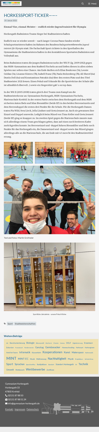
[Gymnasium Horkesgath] (11, 3)
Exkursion (10, 348)
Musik (32, 359)
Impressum (20, 409)
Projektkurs (79, 359)
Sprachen (19, 364)
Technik (83, 364)
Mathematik (89, 352)
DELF (68, 343)
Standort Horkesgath (65, 364)
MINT (11, 358)
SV (76, 364)
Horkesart (79, 348)
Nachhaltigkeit (57, 358)
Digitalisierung (77, 343)
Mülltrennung (41, 359)
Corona (62, 343)
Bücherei (49, 343)
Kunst (67, 352)
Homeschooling (68, 347)
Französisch (19, 347)
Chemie (56, 343)
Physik (71, 359)
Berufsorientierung (17, 343)
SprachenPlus (30, 364)
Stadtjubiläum (42, 364)
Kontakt (9, 409)
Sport (10, 324)
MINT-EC (23, 358)
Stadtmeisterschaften (25, 324)
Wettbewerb (19, 370)
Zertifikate (50, 370)
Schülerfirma (89, 359)
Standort (51, 364)
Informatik (24, 352)
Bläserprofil (40, 343)
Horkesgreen (89, 348)
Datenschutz (33, 409)
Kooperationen (52, 352)
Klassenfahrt (36, 353)
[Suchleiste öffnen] (82, 3)
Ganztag (39, 347)
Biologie (30, 342)
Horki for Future (12, 353)
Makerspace (78, 352)
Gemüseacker (52, 347)
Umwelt (10, 369)
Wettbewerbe (35, 369)
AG (7, 343)
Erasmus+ (88, 343)
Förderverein (29, 347)
